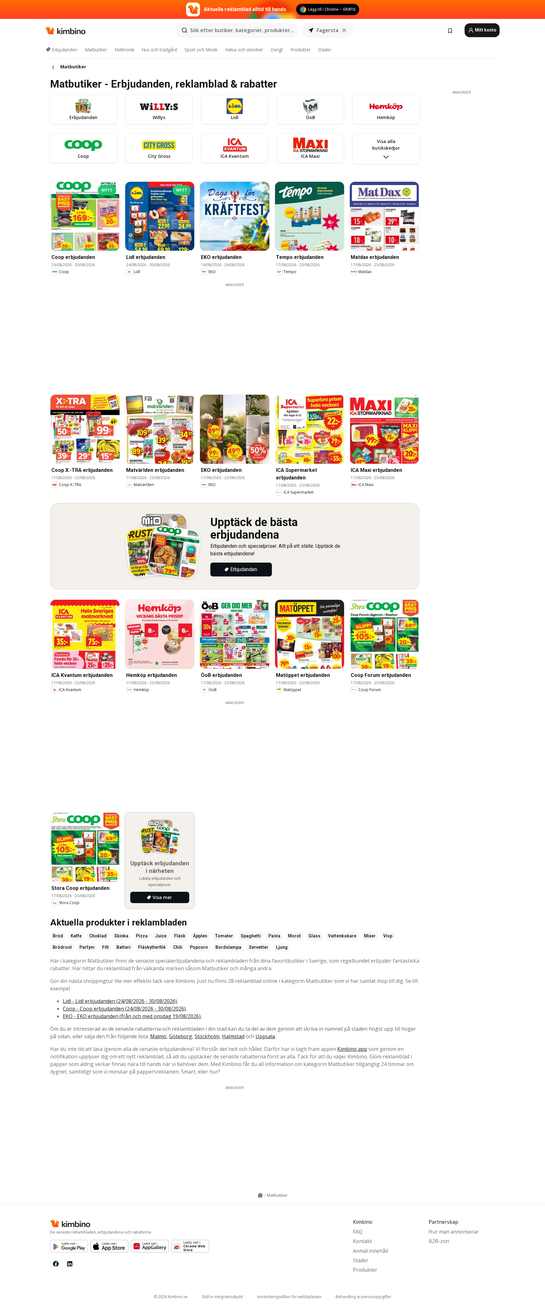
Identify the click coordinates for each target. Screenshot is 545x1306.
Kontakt (362, 1241)
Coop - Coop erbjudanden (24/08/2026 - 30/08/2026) (124, 1008)
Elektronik (124, 50)
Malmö (158, 1036)
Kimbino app (352, 1048)
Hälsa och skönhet (244, 50)
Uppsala (265, 1036)
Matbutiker (96, 50)
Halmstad (233, 1036)
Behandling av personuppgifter (363, 1296)
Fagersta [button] (327, 30)
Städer (324, 50)
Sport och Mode (201, 50)
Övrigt (277, 50)
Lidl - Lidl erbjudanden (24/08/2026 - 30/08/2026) (120, 1001)
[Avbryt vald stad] (344, 30)
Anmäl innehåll (370, 1250)
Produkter (300, 50)
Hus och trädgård (159, 50)
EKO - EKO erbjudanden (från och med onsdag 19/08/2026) (132, 1016)
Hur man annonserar (454, 1231)
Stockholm (207, 1036)
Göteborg (180, 1036)
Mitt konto (485, 29)
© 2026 (171, 1296)
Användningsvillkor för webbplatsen (289, 1296)
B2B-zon (439, 1241)
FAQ (357, 1231)
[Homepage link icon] (260, 1195)
